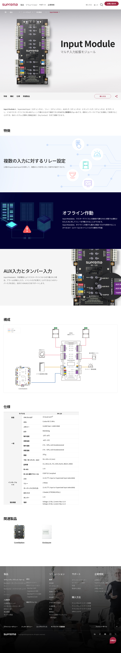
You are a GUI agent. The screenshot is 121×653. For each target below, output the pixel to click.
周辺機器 (39, 12)
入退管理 (52, 606)
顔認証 (51, 612)
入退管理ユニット (10, 603)
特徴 (5, 96)
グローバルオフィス (101, 591)
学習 (73, 585)
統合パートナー (31, 582)
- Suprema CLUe (31, 597)
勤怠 (50, 609)
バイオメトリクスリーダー (12, 606)
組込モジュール (31, 602)
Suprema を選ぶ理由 (101, 583)
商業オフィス (53, 591)
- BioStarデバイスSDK (33, 594)
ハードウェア (27, 12)
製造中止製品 (76, 588)
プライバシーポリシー (11, 627)
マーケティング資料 (78, 583)
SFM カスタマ (76, 611)
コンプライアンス (41, 627)
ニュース (97, 585)
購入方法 (89, 5)
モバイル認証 (8, 614)
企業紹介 (97, 580)
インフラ (52, 594)
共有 (114, 96)
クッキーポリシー (26, 627)
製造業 (51, 597)
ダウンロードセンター (79, 580)
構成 (11, 96)
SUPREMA (10, 5)
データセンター (54, 586)
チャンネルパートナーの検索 (81, 603)
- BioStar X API (31, 588)
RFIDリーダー (8, 609)
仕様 (18, 96)
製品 (11, 12)
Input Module (54, 12)
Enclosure (46, 542)
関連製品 (26, 96)
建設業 (51, 583)
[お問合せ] (113, 640)
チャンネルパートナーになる (81, 606)
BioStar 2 (7, 594)
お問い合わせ (111, 3)
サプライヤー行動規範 (58, 627)
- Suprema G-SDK (32, 591)
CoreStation (19, 542)
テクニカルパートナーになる (81, 609)
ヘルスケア (53, 589)
